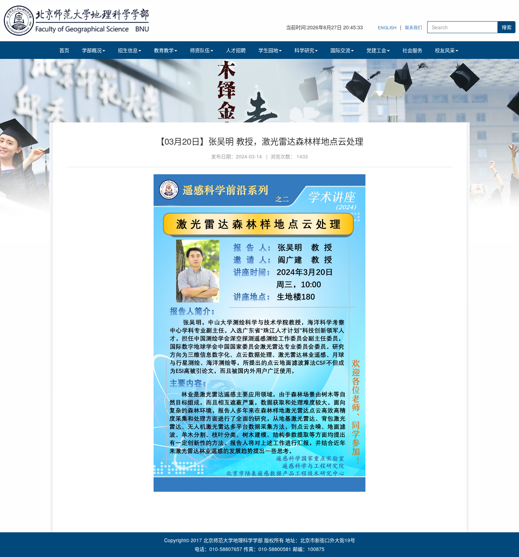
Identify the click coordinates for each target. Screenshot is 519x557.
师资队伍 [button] (200, 50)
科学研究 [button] (304, 50)
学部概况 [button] (92, 50)
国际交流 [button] (340, 50)
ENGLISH (387, 27)
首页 (64, 50)
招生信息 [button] (128, 50)
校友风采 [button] (445, 50)
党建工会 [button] (376, 50)
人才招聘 (236, 50)
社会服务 (412, 50)
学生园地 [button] (268, 50)
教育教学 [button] (164, 50)
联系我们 (413, 27)
